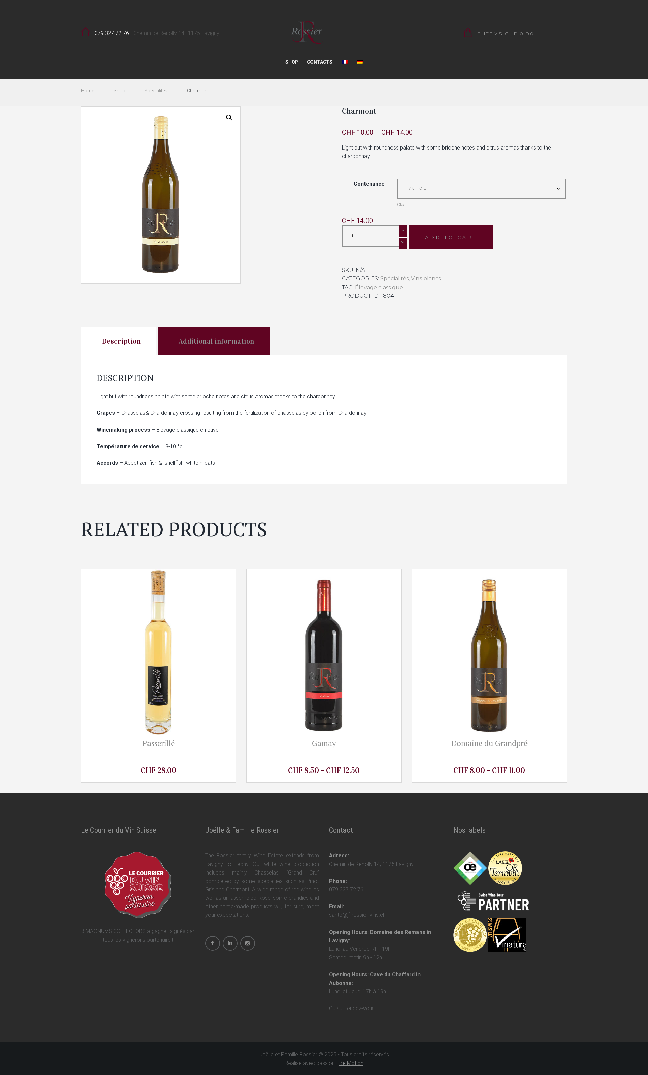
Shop (291, 62)
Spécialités (155, 90)
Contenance (369, 184)
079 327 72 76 (111, 33)
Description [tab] (121, 341)
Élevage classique (379, 287)
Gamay (324, 743)
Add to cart (451, 237)
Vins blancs (426, 278)
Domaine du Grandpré (489, 743)
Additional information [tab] (216, 341)
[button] (229, 118)
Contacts (319, 62)
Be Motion (351, 1063)
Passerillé (158, 743)
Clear (402, 204)
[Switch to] (344, 64)
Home (87, 90)
